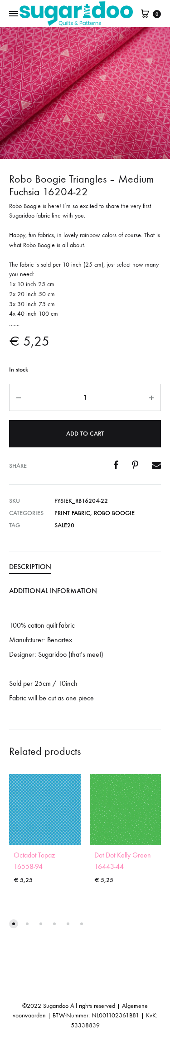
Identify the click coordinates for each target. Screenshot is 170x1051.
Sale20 (64, 525)
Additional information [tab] (53, 590)
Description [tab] (30, 566)
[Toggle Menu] (13, 14)
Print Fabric (72, 513)
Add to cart (85, 433)
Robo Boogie (114, 513)
